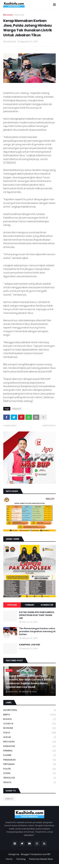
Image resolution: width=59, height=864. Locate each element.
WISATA (29, 782)
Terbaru (29, 604)
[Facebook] (6, 417)
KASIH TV (9, 798)
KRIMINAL (29, 750)
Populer (12, 604)
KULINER (29, 755)
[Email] (36, 417)
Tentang (20, 859)
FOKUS (29, 732)
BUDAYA (29, 719)
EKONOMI (29, 728)
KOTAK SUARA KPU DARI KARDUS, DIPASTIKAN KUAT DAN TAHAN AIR (36, 615)
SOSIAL (29, 773)
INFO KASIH (29, 741)
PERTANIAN (29, 764)
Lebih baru (10, 425)
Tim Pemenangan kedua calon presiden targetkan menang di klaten (37, 631)
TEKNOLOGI (29, 777)
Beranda (8, 14)
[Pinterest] (21, 417)
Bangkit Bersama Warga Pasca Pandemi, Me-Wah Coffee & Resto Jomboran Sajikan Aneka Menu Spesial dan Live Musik (29, 681)
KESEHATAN (29, 746)
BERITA (29, 714)
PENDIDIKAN (29, 759)
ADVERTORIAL (29, 710)
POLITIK (29, 768)
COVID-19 (29, 723)
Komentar (47, 604)
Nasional (19, 14)
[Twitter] (14, 417)
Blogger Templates (31, 854)
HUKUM (29, 737)
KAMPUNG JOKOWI (29, 644)
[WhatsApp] (28, 417)
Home (9, 859)
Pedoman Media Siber (41, 859)
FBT (49, 854)
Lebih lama (48, 425)
